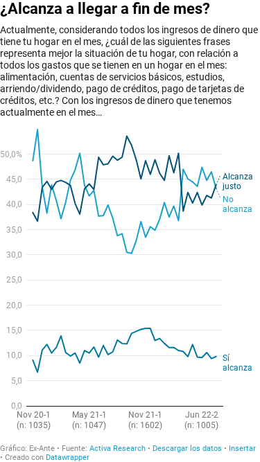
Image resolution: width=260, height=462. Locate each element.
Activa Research (117, 448)
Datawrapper (67, 457)
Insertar (242, 448)
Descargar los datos (187, 448)
